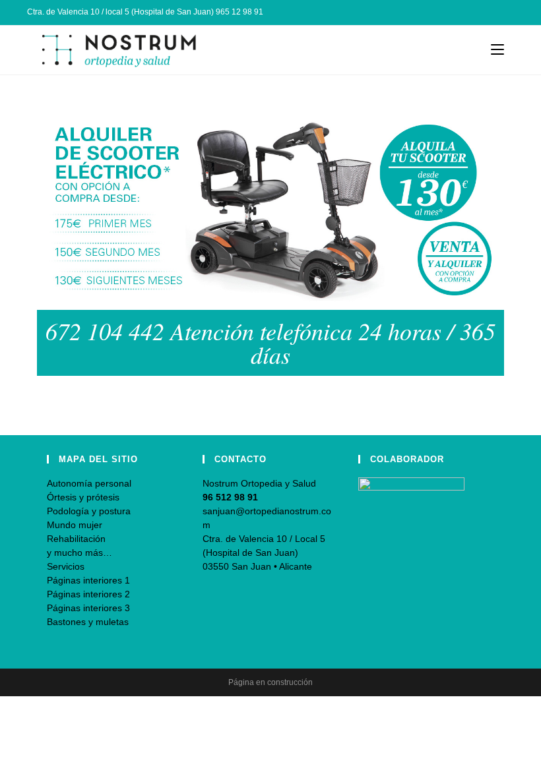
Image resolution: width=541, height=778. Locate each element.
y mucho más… (79, 552)
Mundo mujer (74, 525)
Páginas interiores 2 (88, 594)
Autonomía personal (89, 483)
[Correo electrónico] (508, 12)
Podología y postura (89, 511)
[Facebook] (480, 12)
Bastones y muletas (88, 621)
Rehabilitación (76, 538)
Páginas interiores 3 (88, 608)
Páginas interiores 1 (88, 580)
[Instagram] (495, 12)
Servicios (65, 566)
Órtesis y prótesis (83, 497)
